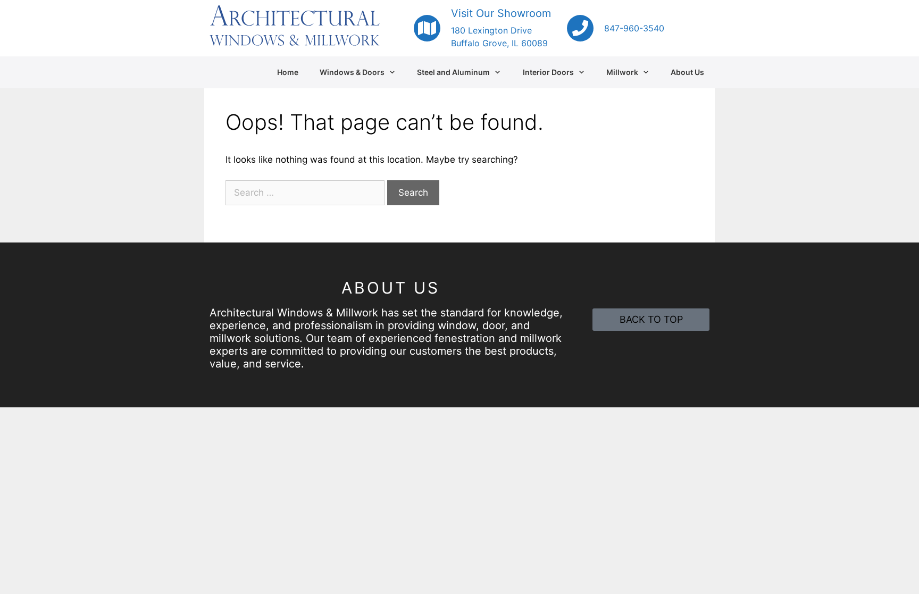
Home (287, 72)
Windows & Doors (352, 72)
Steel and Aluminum (453, 72)
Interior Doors (548, 72)
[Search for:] (306, 192)
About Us (687, 72)
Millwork (622, 72)
